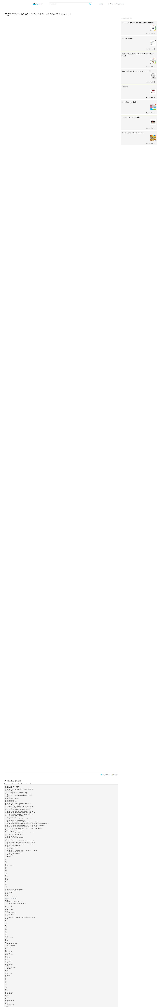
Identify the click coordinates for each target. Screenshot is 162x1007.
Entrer (111, 4)
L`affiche (125, 86)
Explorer (101, 4)
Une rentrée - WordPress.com (133, 133)
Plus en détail (150, 33)
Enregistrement (120, 4)
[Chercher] (90, 4)
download (106, 775)
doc (39, 4)
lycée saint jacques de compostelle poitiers (138, 23)
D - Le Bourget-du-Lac (130, 102)
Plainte (115, 775)
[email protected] (11, 898)
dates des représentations (131, 117)
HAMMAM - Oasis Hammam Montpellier (137, 71)
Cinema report (127, 38)
